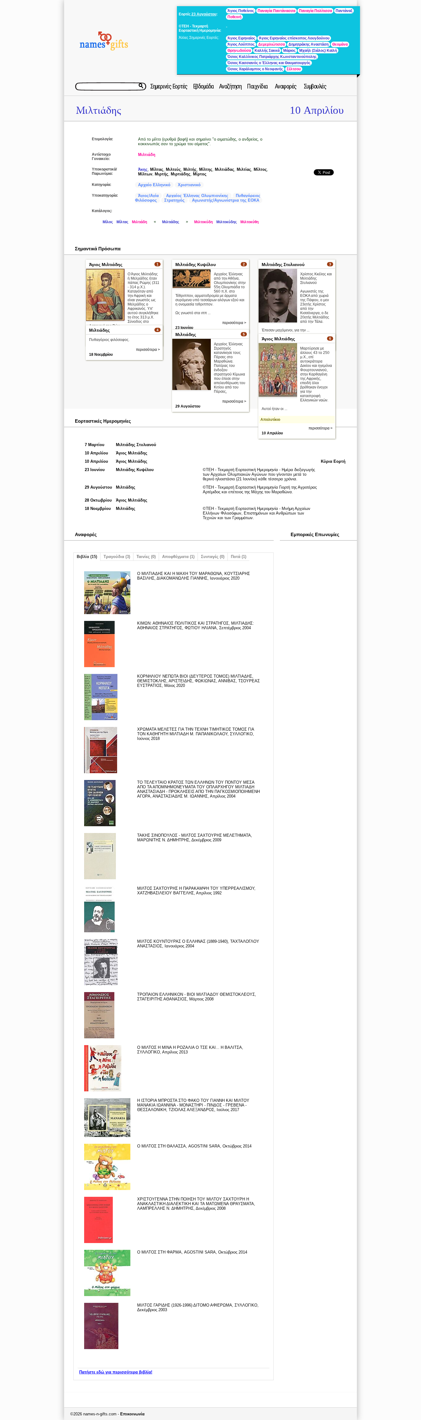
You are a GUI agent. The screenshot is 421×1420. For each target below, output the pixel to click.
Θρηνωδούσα (239, 50)
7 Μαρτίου (94, 444)
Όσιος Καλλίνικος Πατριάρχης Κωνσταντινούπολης (272, 57)
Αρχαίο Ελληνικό (154, 185)
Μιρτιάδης (180, 174)
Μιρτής (161, 174)
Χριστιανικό (189, 185)
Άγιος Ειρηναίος (241, 38)
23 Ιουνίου (95, 469)
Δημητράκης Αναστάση (308, 44)
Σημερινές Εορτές (168, 86)
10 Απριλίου (317, 110)
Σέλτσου (294, 69)
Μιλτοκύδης (226, 222)
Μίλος (108, 222)
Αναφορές (285, 86)
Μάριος (289, 50)
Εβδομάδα (203, 86)
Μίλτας (156, 169)
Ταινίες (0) (146, 556)
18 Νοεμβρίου (101, 354)
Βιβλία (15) (87, 556)
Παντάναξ (344, 11)
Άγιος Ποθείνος (240, 11)
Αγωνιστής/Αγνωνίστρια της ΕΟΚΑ (225, 200)
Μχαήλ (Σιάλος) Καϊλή (318, 50)
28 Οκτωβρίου (98, 500)
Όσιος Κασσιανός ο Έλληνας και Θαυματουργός (268, 63)
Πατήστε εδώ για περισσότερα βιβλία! (115, 1372)
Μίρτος (199, 174)
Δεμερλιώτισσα (271, 44)
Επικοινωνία (132, 1414)
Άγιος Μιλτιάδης (105, 264)
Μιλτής (190, 169)
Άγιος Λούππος (241, 44)
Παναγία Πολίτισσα (315, 11)
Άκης (143, 169)
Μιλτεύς (173, 169)
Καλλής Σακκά (267, 50)
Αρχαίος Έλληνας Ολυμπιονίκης (197, 195)
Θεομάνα (340, 44)
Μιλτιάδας (224, 169)
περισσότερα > (234, 323)
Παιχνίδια (257, 86)
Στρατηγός (174, 200)
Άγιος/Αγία (148, 195)
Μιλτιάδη (146, 154)
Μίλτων (145, 174)
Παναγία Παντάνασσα (276, 11)
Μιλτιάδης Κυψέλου (195, 264)
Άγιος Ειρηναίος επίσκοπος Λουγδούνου (294, 38)
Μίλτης (205, 169)
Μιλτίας (244, 169)
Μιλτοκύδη (203, 222)
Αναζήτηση (230, 86)
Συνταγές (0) (212, 556)
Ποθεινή (234, 17)
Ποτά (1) (238, 556)
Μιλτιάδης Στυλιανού (283, 264)
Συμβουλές (315, 86)
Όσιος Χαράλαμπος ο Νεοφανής (255, 69)
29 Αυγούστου (187, 406)
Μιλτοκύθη (249, 222)
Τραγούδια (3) (117, 556)
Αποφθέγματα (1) (178, 556)
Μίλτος (260, 169)
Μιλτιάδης (98, 111)
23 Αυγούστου (203, 14)
